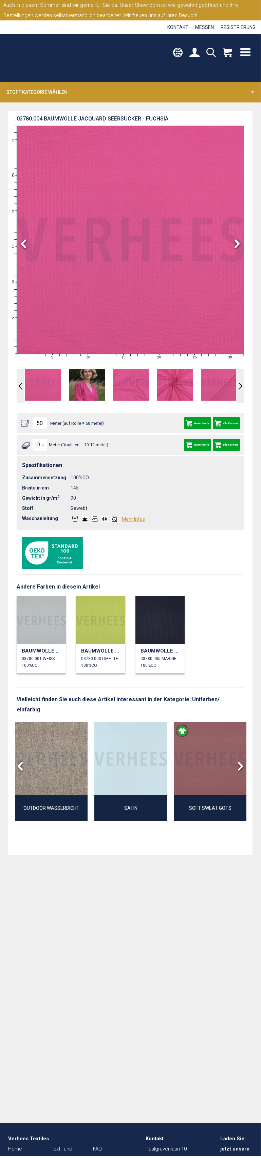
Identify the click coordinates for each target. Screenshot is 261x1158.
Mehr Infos (133, 519)
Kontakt (177, 27)
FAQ (97, 1149)
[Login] (194, 53)
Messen (204, 27)
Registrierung (238, 27)
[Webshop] (227, 53)
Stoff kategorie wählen (37, 92)
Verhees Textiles (36, 58)
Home (15, 1149)
